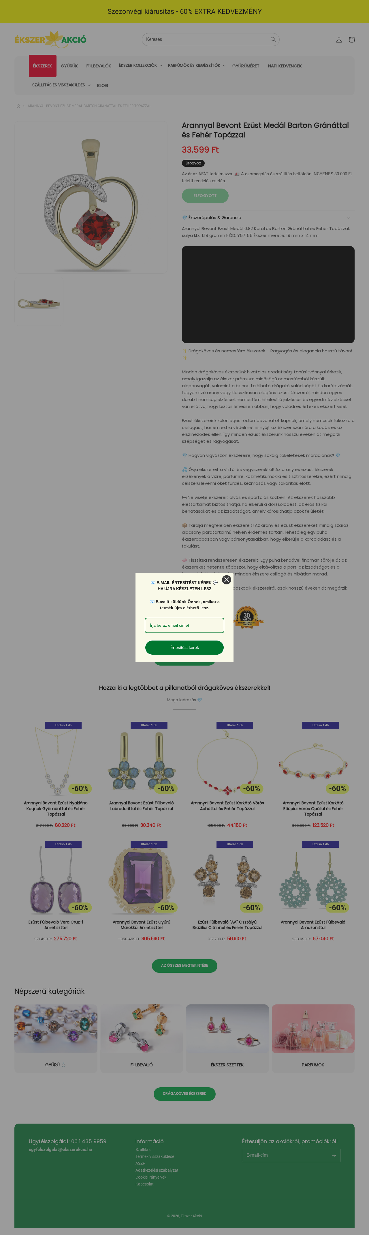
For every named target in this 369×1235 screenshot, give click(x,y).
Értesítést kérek (184, 647)
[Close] (227, 580)
